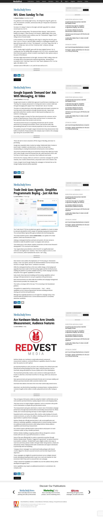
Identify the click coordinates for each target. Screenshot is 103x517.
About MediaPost (24, 501)
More (57, 1)
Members (50, 1)
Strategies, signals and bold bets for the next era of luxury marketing (77, 50)
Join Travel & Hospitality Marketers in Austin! (77, 47)
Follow (86, 1)
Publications (31, 1)
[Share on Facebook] (15, 75)
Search (61, 1)
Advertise (79, 1)
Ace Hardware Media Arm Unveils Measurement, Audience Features (74, 30)
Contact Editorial (38, 501)
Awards (44, 1)
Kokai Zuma (37, 235)
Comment (17, 79)
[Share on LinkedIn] (18, 75)
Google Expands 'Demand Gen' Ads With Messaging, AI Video (75, 22)
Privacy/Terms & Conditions (60, 501)
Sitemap (51, 501)
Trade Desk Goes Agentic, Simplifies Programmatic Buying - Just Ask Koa (74, 26)
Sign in (66, 1)
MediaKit (32, 501)
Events (38, 1)
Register (73, 1)
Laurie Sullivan (19, 99)
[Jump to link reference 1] (14, 168)
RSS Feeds (46, 501)
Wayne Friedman (19, 18)
